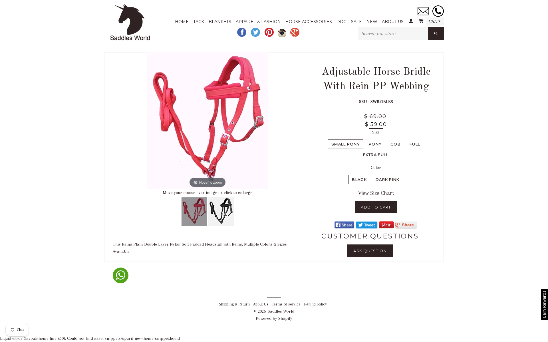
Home (182, 21)
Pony (375, 144)
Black (359, 179)
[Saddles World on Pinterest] (269, 36)
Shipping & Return (234, 304)
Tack (198, 21)
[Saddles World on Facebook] (242, 36)
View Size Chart (376, 193)
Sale (356, 21)
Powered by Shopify (274, 318)
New (371, 21)
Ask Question (370, 250)
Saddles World (281, 311)
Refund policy (315, 304)
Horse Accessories (308, 21)
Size (376, 132)
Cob (395, 144)
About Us (393, 21)
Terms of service (286, 304)
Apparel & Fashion (258, 21)
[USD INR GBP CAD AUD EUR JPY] (435, 21)
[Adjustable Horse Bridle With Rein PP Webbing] (194, 211)
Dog (341, 21)
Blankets (220, 21)
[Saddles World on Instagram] (282, 36)
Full (415, 144)
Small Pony (345, 144)
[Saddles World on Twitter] (256, 36)
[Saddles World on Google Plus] (295, 36)
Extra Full (376, 154)
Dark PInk (388, 179)
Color (376, 167)
